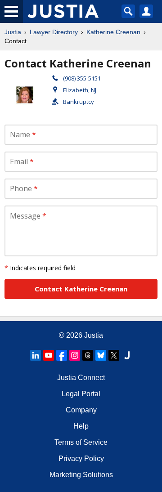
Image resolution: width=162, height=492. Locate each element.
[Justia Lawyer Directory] (127, 355)
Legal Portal (81, 394)
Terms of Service (81, 442)
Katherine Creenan (113, 32)
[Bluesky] (100, 355)
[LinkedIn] (35, 355)
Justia (12, 32)
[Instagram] (74, 355)
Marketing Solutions (81, 475)
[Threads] (87, 355)
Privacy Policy (81, 458)
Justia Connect (81, 377)
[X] (113, 355)
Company (81, 410)
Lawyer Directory (54, 32)
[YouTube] (48, 355)
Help (81, 426)
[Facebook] (61, 355)
